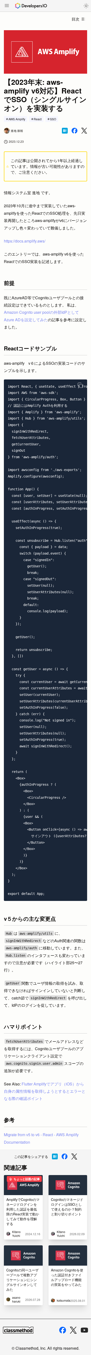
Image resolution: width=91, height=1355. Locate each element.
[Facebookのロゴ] (62, 1330)
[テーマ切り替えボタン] (86, 6)
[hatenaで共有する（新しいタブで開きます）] (65, 131)
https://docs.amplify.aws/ (24, 241)
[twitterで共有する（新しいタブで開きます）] (84, 131)
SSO (53, 119)
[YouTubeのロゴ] (84, 1330)
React (37, 119)
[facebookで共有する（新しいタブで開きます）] (74, 131)
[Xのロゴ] (73, 1330)
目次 (75, 19)
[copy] (80, 385)
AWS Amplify (16, 119)
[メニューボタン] (7, 6)
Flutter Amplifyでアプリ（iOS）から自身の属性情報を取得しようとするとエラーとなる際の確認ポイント (44, 1091)
